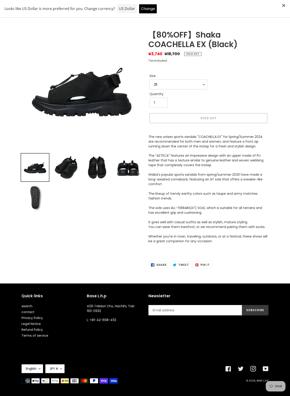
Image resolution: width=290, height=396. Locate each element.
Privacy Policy (32, 318)
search (27, 306)
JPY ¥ (54, 368)
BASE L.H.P (262, 380)
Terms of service (35, 335)
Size (153, 76)
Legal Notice (31, 324)
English (31, 368)
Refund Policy (32, 329)
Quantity (157, 94)
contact (28, 312)
